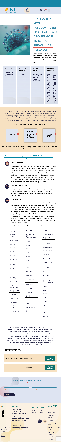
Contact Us (16, 406)
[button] (49, 10)
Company (35, 407)
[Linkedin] (3, 411)
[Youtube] (3, 416)
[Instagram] (3, 413)
